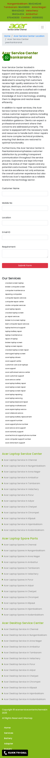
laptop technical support (15, 327)
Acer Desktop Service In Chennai (21, 629)
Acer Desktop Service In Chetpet (21, 676)
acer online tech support (15, 443)
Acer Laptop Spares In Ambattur (21, 562)
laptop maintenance (13, 335)
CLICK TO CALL (17, 752)
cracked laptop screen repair (17, 350)
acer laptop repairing (13, 394)
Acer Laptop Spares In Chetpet (20, 591)
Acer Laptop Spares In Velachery (21, 574)
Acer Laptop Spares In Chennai (20, 544)
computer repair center (14, 301)
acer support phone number (16, 424)
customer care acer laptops (16, 365)
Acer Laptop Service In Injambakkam (23, 524)
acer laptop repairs (13, 309)
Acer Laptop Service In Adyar (19, 501)
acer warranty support (14, 431)
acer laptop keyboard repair (16, 402)
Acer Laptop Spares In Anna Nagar (22, 556)
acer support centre (13, 361)
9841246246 (34, 3)
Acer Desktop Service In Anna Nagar (23, 641)
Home (7, 36)
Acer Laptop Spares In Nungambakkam (24, 550)
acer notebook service (14, 413)
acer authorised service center (17, 372)
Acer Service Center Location (29, 36)
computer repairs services (15, 298)
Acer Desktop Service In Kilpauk (20, 687)
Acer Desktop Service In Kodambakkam (25, 699)
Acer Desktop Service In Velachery (22, 658)
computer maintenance (15, 290)
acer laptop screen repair (15, 387)
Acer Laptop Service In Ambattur (21, 477)
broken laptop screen (13, 342)
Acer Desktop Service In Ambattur (22, 646)
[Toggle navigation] (42, 27)
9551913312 (37, 17)
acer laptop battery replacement (18, 417)
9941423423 (18, 10)
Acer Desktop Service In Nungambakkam (25, 635)
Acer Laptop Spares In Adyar (19, 585)
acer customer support (14, 376)
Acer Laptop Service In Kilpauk (19, 518)
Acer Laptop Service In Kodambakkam (24, 530)
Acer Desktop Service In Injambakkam (24, 693)
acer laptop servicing (14, 398)
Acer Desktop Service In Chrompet (22, 682)
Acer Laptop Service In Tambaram (22, 483)
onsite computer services (15, 305)
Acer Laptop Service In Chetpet (20, 506)
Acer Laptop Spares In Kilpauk (19, 603)
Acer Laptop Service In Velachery (21, 489)
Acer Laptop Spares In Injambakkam (23, 609)
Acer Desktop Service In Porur (19, 664)
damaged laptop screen (15, 353)
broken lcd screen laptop (15, 320)
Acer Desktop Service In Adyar (20, 670)
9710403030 (13, 17)
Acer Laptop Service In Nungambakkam (24, 466)
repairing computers (13, 294)
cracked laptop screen (14, 313)
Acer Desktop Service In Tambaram (22, 652)
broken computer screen (15, 287)
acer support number (13, 420)
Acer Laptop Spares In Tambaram (22, 568)
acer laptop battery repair (15, 383)
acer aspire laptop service (15, 409)
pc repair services (12, 316)
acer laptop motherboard (15, 405)
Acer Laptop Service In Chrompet (21, 512)
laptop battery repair (13, 331)
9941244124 (18, 14)
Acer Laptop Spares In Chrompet (21, 597)
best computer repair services (17, 324)
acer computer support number (18, 439)
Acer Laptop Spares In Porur (18, 579)
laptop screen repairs (13, 346)
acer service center (13, 379)
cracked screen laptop (14, 283)
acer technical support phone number (20, 435)
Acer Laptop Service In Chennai (20, 460)
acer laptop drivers (13, 357)
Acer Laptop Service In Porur (19, 495)
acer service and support (15, 428)
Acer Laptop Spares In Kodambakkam (24, 614)
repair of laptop (11, 339)
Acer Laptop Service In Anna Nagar (22, 471)
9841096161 (24, 7)
